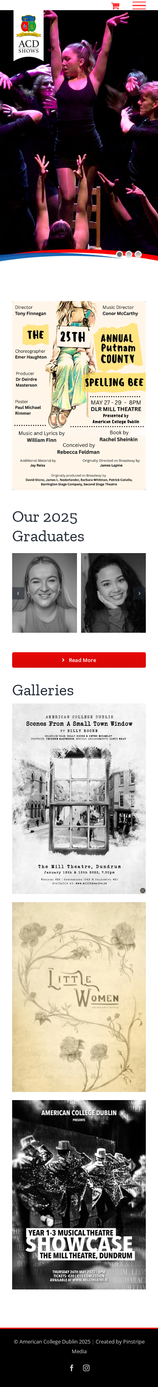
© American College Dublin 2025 (52, 1341)
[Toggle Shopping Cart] (115, 5)
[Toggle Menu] (139, 6)
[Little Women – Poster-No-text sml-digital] (79, 905)
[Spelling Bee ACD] (79, 304)
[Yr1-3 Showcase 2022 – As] (79, 1103)
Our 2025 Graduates (48, 525)
